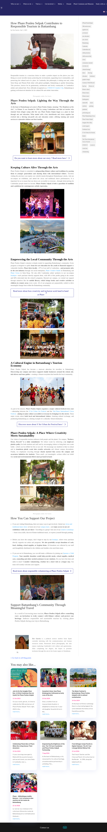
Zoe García (16, 30)
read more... (16, 711)
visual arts (84, 148)
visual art (92, 145)
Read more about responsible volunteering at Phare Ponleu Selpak (41, 571)
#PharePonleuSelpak (87, 23)
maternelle (84, 102)
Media (60, 4)
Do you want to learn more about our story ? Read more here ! (41, 158)
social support (85, 126)
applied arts (85, 29)
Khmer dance (85, 93)
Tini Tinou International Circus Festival (88, 141)
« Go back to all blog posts (21, 658)
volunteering (85, 151)
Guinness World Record (88, 82)
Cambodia (84, 46)
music (91, 102)
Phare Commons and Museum (84, 4)
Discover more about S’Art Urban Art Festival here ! (40, 424)
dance (83, 73)
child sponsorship (86, 56)
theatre (84, 136)
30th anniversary (86, 26)
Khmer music (85, 96)
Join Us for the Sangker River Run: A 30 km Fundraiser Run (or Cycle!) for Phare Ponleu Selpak (23, 693)
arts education (85, 36)
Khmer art (91, 86)
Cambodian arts (86, 49)
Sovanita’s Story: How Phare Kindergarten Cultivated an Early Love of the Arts (53, 693)
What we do (27, 4)
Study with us (100, 4)
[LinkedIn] (17, 652)
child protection (86, 53)
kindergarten (85, 99)
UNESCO (85, 145)
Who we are (15, 4)
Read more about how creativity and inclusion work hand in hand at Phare (40, 293)
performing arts (86, 112)
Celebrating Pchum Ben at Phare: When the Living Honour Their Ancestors (24, 746)
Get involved (49, 4)
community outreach (87, 63)
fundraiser (92, 76)
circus (83, 59)
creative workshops (67, 530)
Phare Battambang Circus (88, 116)
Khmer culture (86, 89)
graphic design (86, 79)
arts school (85, 39)
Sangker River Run (87, 122)
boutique (13, 275)
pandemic (84, 109)
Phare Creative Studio (53, 270)
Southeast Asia (86, 129)
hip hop (84, 86)
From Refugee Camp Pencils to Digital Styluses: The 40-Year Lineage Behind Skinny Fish (82, 746)
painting (91, 106)
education (84, 76)
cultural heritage (86, 69)
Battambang (85, 43)
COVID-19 (85, 66)
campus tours (45, 527)
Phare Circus (15, 273)
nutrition (84, 106)
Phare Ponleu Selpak (87, 119)
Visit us (38, 4)
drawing (90, 73)
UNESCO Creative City (55, 88)
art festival (85, 33)
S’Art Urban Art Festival (37, 411)
